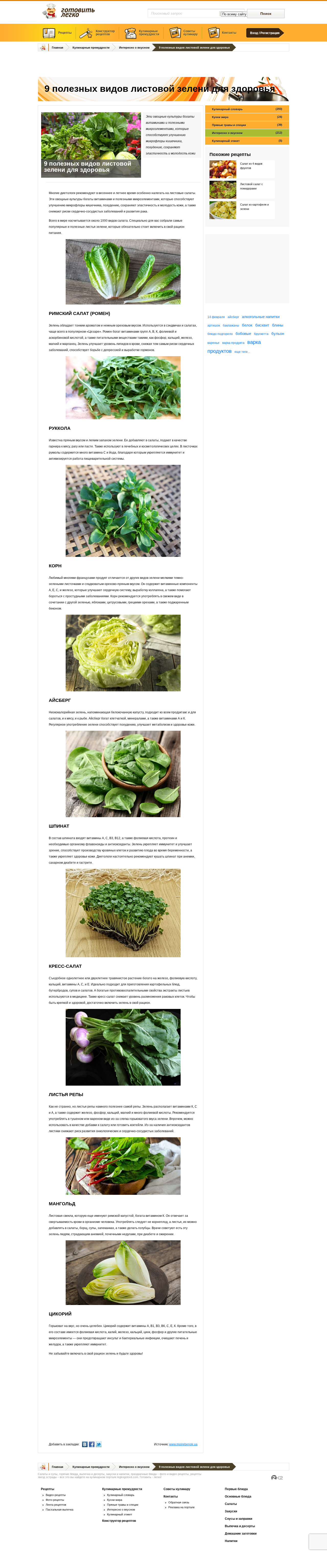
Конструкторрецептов (105, 32)
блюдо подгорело (220, 334)
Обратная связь (178, 1502)
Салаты (231, 1504)
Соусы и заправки (238, 1519)
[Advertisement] (163, 64)
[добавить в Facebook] (92, 1444)
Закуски (231, 1511)
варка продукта (233, 343)
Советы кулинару (177, 1489)
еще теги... (242, 352)
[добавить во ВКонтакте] (85, 1444)
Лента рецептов (56, 1504)
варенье (213, 343)
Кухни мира (247, 117)
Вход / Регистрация (264, 33)
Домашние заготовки (240, 1533)
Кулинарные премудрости (91, 47)
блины (277, 325)
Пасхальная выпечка (59, 1509)
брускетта (261, 334)
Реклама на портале (181, 1507)
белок (247, 325)
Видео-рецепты (56, 1494)
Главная (57, 47)
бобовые (243, 333)
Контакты (229, 33)
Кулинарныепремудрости (149, 32)
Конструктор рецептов (119, 1521)
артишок (213, 325)
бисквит (262, 325)
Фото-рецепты (55, 1499)
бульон (277, 333)
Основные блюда (238, 1496)
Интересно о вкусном (134, 47)
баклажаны (231, 325)
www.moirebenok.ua (183, 1444)
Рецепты (65, 33)
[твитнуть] (99, 1444)
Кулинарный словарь (247, 109)
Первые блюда (236, 1489)
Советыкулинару (190, 32)
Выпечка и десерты (240, 1526)
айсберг (233, 317)
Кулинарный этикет (247, 140)
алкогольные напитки (260, 316)
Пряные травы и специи (247, 125)
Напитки (231, 1541)
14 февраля (216, 317)
